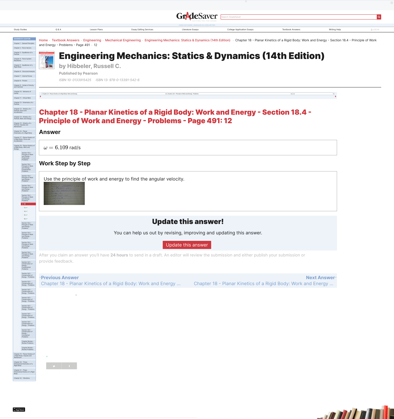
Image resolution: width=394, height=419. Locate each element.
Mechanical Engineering (123, 40)
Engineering (92, 40)
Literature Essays (190, 29)
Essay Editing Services (142, 29)
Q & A (58, 29)
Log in (375, 29)
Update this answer (187, 245)
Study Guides (20, 29)
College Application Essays (240, 29)
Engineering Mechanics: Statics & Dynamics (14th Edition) (188, 40)
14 (25, 211)
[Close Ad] (392, 3)
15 (25, 215)
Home (43, 40)
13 (25, 207)
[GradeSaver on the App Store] (19, 409)
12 (25, 204)
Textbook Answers (291, 29)
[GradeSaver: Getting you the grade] (197, 17)
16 (25, 219)
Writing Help (335, 29)
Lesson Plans (96, 29)
